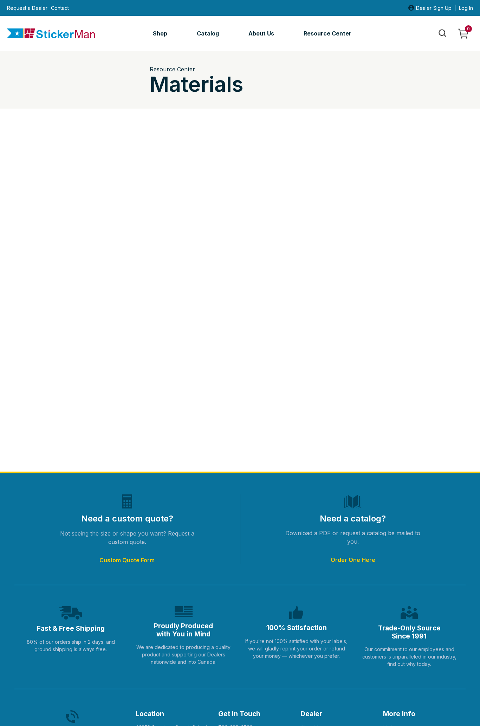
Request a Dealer (27, 8)
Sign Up (442, 8)
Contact (60, 8)
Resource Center (327, 33)
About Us (261, 33)
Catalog (208, 33)
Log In (466, 8)
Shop (160, 33)
